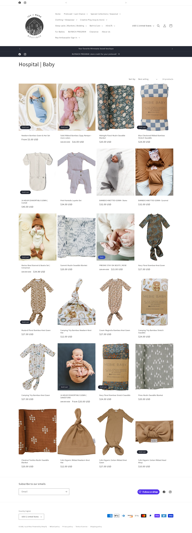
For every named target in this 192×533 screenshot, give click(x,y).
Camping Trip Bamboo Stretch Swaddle (150, 331)
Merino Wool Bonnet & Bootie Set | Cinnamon (36, 266)
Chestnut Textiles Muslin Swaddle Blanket (35, 461)
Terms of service (81, 527)
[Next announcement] (126, 2)
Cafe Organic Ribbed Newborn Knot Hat (75, 461)
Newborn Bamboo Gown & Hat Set (36, 135)
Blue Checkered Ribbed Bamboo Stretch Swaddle (151, 136)
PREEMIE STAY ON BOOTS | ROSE (113, 265)
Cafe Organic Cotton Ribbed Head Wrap (152, 461)
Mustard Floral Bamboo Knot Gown (36, 330)
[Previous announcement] (66, 2)
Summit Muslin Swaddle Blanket (73, 265)
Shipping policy (96, 527)
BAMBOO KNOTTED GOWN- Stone (113, 200)
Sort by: (132, 79)
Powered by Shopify (39, 527)
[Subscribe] (66, 491)
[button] (75, 14)
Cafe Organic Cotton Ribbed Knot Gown (113, 461)
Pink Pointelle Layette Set (71, 200)
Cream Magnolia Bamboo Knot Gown (114, 330)
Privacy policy (67, 527)
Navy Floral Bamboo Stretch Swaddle (114, 395)
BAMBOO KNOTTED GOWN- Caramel (153, 200)
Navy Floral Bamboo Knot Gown (151, 265)
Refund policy (55, 527)
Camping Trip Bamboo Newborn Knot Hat (75, 331)
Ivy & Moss (28, 527)
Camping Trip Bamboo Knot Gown (36, 395)
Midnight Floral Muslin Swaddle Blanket (112, 136)
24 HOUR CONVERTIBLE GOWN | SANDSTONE (73, 396)
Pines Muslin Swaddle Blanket (150, 395)
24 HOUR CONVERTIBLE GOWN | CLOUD (35, 201)
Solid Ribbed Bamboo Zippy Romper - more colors (76, 136)
